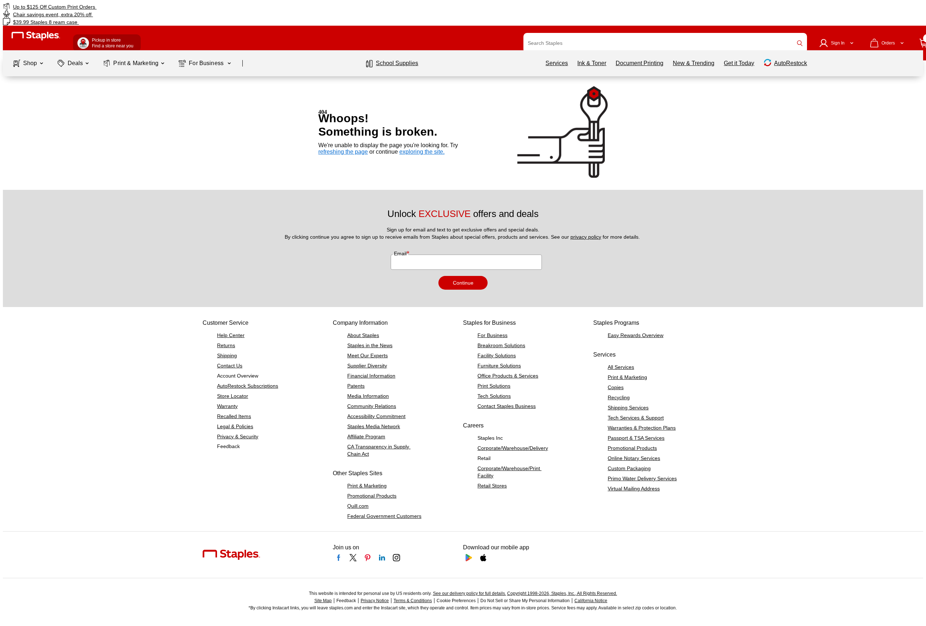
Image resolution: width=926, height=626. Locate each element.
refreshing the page (343, 152)
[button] (800, 43)
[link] (156, 6)
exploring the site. (422, 152)
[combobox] (665, 43)
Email (401, 253)
